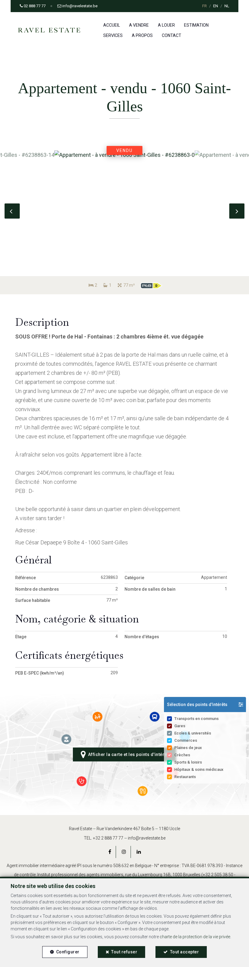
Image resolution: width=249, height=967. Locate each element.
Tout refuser (124, 951)
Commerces (185, 740)
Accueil (111, 25)
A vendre (139, 25)
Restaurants (185, 776)
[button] (205, 704)
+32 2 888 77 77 (108, 838)
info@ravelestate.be (146, 838)
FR (204, 6)
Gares (179, 726)
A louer (166, 25)
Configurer (68, 951)
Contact (171, 35)
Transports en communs (196, 718)
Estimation (196, 25)
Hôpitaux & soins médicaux (198, 769)
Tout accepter (184, 951)
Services (113, 35)
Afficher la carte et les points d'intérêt (127, 754)
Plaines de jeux (188, 747)
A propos (142, 35)
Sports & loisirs (188, 762)
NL (226, 6)
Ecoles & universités (192, 733)
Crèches (182, 755)
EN (215, 6)
